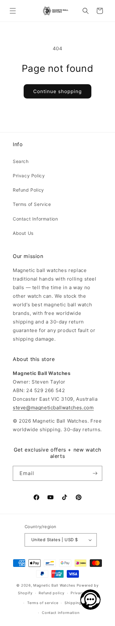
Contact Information (35, 218)
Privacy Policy (29, 175)
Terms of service (42, 603)
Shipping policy (79, 603)
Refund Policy (28, 190)
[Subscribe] (95, 473)
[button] (13, 11)
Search (21, 161)
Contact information (60, 612)
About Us (23, 233)
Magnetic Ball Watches (54, 585)
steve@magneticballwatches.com (53, 408)
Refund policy (51, 593)
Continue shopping (57, 91)
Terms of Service (32, 204)
